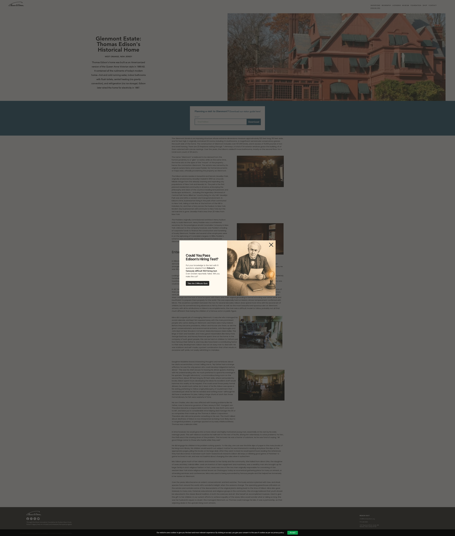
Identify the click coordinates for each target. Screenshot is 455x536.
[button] (271, 245)
